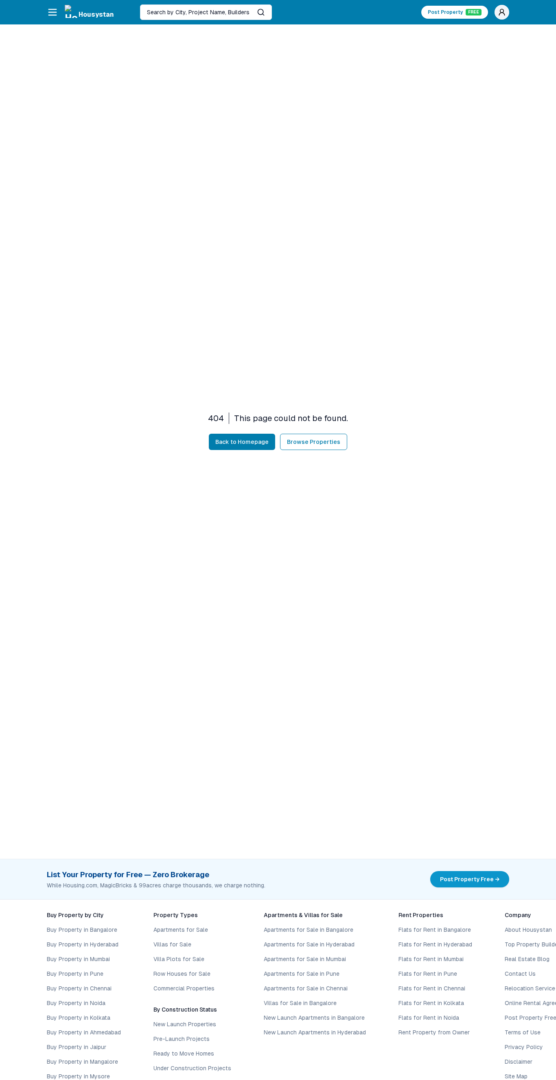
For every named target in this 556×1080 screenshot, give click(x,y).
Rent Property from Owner (434, 1032)
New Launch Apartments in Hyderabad (315, 1032)
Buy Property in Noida (76, 1003)
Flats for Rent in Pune (427, 973)
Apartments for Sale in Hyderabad (309, 944)
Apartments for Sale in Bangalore (308, 929)
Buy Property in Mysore (78, 1076)
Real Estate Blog (527, 959)
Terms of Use (523, 1032)
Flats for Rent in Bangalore (434, 929)
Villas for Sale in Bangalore (300, 1003)
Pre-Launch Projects (181, 1039)
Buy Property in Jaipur (76, 1047)
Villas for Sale (172, 944)
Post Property (453, 12)
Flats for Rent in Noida (428, 1017)
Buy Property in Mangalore (82, 1061)
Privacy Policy (524, 1047)
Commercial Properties (184, 988)
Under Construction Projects (192, 1068)
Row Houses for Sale (181, 973)
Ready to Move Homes (183, 1053)
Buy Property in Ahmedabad (84, 1032)
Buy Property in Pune (75, 973)
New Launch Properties (184, 1024)
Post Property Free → (469, 879)
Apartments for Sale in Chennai (306, 988)
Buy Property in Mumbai (78, 959)
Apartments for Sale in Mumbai (305, 959)
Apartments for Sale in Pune (301, 973)
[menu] (52, 12)
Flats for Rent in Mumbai (431, 959)
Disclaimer (518, 1061)
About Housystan (528, 929)
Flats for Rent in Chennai (431, 988)
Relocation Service (530, 988)
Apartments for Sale (180, 929)
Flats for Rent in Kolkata (431, 1003)
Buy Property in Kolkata (78, 1017)
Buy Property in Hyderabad (82, 944)
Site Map (516, 1076)
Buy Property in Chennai (79, 988)
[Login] (502, 12)
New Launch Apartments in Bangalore (314, 1017)
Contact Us (520, 973)
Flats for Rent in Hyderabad (435, 944)
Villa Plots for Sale (178, 959)
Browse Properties (313, 442)
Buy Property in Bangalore (82, 929)
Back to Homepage (242, 442)
